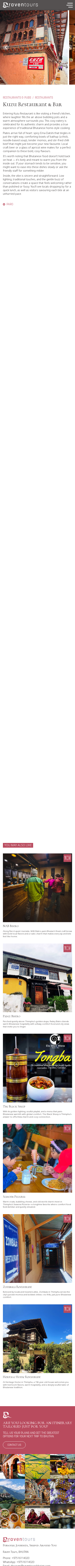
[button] (69, 5)
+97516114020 (20, 1558)
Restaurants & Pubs (17, 97)
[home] (20, 5)
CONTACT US (14, 1445)
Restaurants (44, 97)
